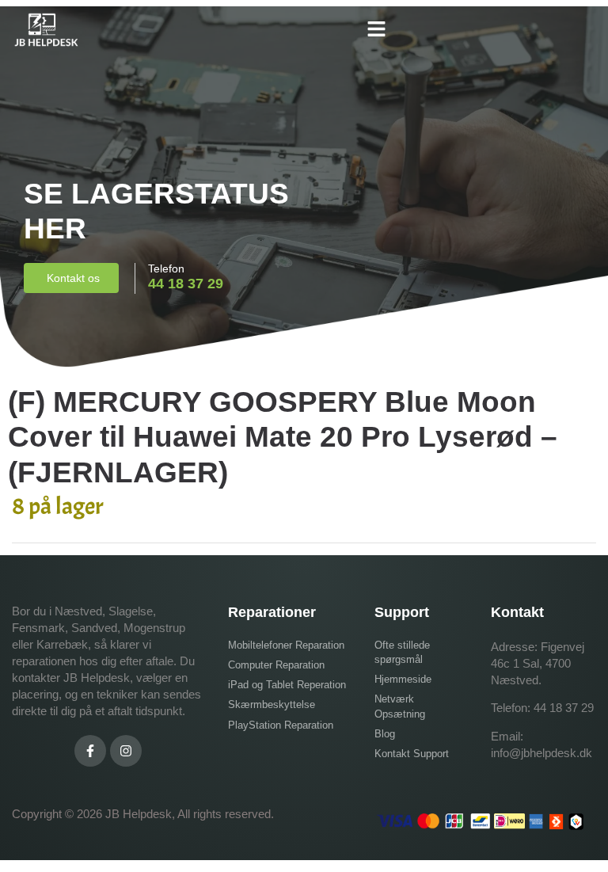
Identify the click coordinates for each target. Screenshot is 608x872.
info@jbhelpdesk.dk (541, 753)
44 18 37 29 (564, 707)
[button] (376, 29)
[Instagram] (126, 751)
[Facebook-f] (90, 751)
